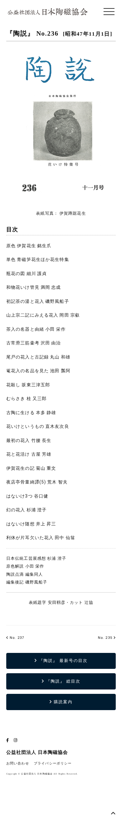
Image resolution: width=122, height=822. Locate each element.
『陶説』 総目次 (62, 681)
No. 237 (16, 638)
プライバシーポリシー (53, 763)
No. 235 (105, 638)
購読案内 (62, 701)
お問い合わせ (17, 763)
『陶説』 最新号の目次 (62, 660)
